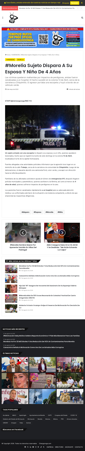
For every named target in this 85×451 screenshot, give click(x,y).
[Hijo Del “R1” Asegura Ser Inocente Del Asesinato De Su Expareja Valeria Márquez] (11, 289)
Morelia (50, 212)
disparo (26, 212)
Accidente (6, 415)
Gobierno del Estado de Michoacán (13, 419)
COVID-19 (74, 415)
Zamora (28, 423)
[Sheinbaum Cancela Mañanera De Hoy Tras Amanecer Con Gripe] (15, 396)
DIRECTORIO (59, 447)
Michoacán (31, 419)
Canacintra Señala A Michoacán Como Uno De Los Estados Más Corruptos (49, 276)
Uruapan (13, 423)
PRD (62, 419)
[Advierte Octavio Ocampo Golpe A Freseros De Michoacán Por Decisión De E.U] (11, 308)
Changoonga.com (45, 443)
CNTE (50, 415)
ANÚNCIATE (69, 447)
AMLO (14, 415)
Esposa (38, 212)
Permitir (74, 3)
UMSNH (5, 423)
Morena (47, 419)
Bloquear (65, 3)
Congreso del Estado (61, 415)
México (55, 419)
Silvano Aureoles (72, 419)
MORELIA (20, 60)
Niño (61, 212)
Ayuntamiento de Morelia (37, 415)
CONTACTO (79, 447)
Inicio (8, 55)
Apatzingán (22, 415)
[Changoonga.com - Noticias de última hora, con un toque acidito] (13, 17)
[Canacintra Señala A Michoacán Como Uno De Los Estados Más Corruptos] (11, 279)
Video (21, 423)
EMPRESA (50, 447)
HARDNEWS (16, 55)
